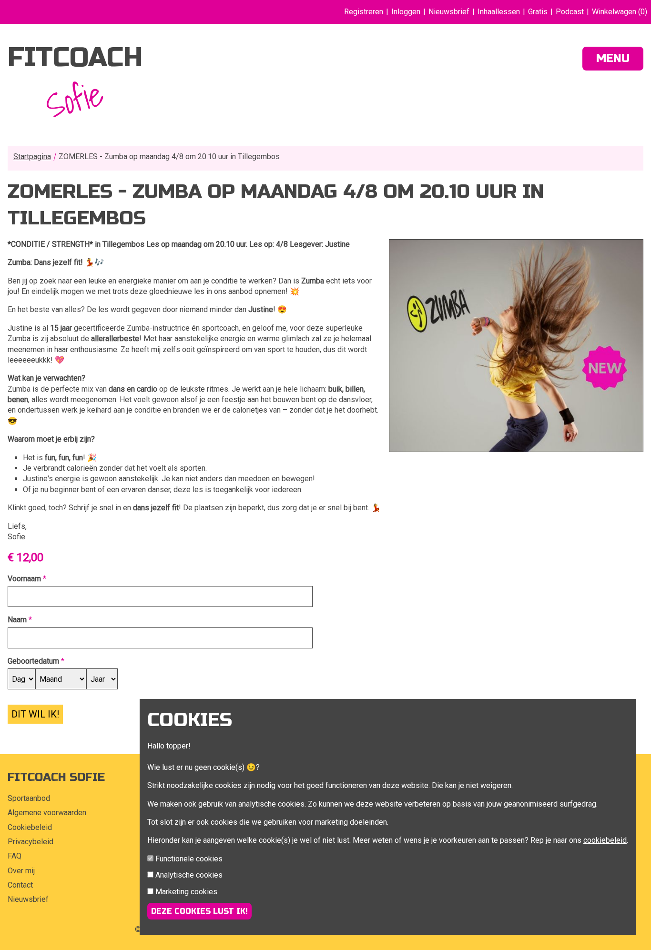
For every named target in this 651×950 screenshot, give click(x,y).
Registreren (363, 11)
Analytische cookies (189, 874)
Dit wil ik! (35, 714)
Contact (20, 884)
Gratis (538, 11)
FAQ (14, 855)
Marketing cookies (186, 891)
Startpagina (32, 156)
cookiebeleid (605, 840)
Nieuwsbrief (448, 11)
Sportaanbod (29, 798)
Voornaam (24, 578)
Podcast (570, 11)
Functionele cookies (189, 858)
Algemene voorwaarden (47, 812)
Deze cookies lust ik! (199, 911)
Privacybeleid (30, 841)
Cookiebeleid (30, 827)
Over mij (21, 870)
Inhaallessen (499, 11)
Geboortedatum (33, 661)
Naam (17, 619)
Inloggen (405, 11)
